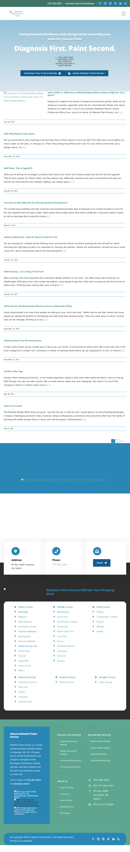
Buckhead (23, 612)
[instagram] (105, 3)
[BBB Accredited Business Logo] (65, 479)
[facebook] (100, 3)
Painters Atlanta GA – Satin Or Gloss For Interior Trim (30, 237)
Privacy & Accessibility (21, 841)
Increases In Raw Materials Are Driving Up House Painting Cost (35, 202)
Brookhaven (63, 612)
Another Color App (13, 371)
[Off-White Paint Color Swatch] (26, 808)
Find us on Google (103, 804)
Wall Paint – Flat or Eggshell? (18, 168)
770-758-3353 (54, 3)
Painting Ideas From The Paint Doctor (22, 340)
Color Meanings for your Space (19, 133)
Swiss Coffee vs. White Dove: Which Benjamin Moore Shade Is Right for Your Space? (86, 93)
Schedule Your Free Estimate (80, 3)
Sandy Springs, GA (27, 646)
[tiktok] (115, 3)
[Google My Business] (110, 3)
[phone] (125, 3)
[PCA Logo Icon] (26, 791)
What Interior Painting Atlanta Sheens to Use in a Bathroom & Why (38, 306)
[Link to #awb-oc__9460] (124, 13)
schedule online (21, 783)
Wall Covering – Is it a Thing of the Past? (24, 271)
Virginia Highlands (27, 631)
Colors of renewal (13, 405)
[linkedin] (120, 3)
